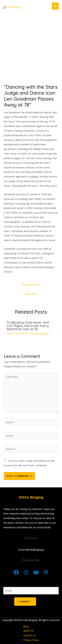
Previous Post (31, 284)
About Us (28, 630)
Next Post (31, 294)
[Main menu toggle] (55, 6)
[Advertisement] (31, 48)
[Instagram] (26, 572)
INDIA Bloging (31, 497)
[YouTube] (36, 572)
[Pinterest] (46, 572)
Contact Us (29, 635)
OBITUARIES (21, 333)
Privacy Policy (31, 640)
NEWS (10, 333)
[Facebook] (16, 572)
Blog (25, 626)
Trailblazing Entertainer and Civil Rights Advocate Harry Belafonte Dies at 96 (28, 325)
